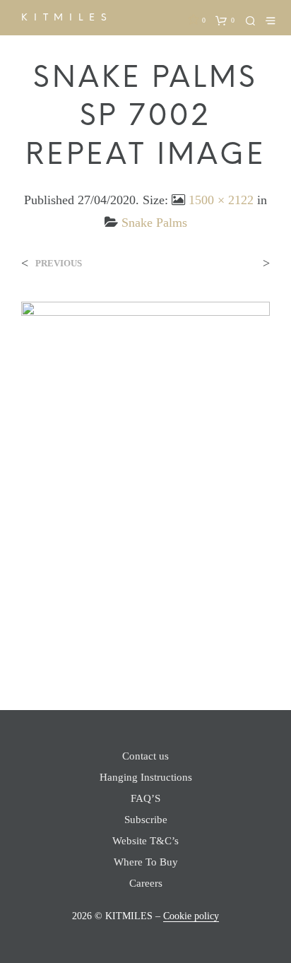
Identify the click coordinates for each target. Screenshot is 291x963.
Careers (145, 883)
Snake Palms (154, 222)
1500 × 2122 (221, 200)
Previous (58, 263)
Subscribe (145, 819)
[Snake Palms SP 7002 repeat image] (145, 477)
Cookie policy (191, 916)
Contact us (145, 756)
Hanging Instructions (146, 777)
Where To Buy (146, 862)
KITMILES (66, 17)
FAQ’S (145, 798)
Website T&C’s (145, 840)
